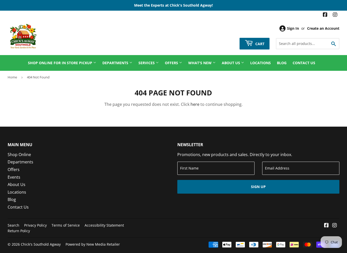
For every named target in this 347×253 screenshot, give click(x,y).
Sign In (293, 28)
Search (13, 225)
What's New (200, 62)
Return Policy (19, 230)
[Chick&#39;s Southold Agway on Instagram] (335, 15)
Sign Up (258, 186)
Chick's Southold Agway (41, 244)
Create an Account (323, 28)
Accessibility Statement (104, 225)
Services (147, 62)
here (195, 104)
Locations (260, 62)
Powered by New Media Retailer (93, 244)
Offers (172, 62)
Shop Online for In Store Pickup (60, 62)
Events (14, 177)
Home (12, 77)
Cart (259, 43)
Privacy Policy (35, 225)
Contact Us (304, 62)
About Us (231, 62)
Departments (115, 62)
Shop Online (19, 154)
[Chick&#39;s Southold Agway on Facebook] (325, 15)
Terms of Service (66, 225)
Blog (282, 62)
